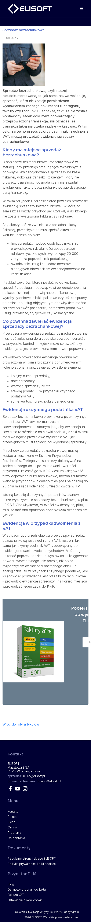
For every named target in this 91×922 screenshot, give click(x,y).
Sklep (11, 822)
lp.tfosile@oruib (34, 776)
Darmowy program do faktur (27, 889)
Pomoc (12, 816)
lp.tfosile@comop (49, 781)
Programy (14, 832)
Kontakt (13, 811)
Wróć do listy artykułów (21, 724)
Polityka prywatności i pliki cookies (32, 864)
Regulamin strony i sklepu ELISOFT (32, 858)
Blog (11, 884)
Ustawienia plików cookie (25, 900)
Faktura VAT (16, 895)
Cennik (12, 827)
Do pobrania (16, 838)
